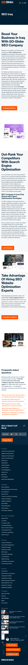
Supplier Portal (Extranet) (7, 453)
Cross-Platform (5, 556)
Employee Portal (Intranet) (7, 455)
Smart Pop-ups (5, 534)
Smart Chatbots (5, 487)
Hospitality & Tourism (6, 578)
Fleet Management (6, 469)
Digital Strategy (5, 559)
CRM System (4, 462)
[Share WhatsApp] (9, 660)
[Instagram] (6, 660)
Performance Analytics (6, 510)
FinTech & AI (4, 571)
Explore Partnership (13, 649)
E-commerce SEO (5, 523)
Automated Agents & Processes (9, 489)
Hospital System (5, 465)
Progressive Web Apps (7, 554)
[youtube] (8, 660)
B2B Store (4, 474)
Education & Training (6, 585)
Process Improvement (6, 563)
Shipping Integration (6, 501)
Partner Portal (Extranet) (7, 458)
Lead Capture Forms (6, 530)
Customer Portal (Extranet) (8, 451)
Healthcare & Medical (6, 587)
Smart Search (4, 494)
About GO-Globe (5, 593)
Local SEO (4, 520)
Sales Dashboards (5, 505)
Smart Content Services (7, 527)
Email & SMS (4, 503)
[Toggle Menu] (20, 3)
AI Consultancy (5, 491)
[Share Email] (13, 660)
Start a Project (12, 645)
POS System (4, 476)
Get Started (4, 602)
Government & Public (6, 575)
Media (2, 600)
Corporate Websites (6, 542)
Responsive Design (6, 547)
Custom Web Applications (7, 545)
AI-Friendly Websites (6, 525)
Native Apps (4, 552)
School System (5, 467)
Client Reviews (5, 598)
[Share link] (11, 660)
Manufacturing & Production (8, 580)
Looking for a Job (12, 654)
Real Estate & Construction (8, 573)
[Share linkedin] (2, 660)
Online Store (4, 472)
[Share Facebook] (4, 660)
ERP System (4, 460)
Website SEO (4, 518)
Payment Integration (6, 498)
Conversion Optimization (7, 532)
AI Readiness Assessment (7, 561)
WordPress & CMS (5, 549)
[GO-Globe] (7, 2)
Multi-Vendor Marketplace (7, 479)
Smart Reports (5, 508)
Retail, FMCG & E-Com (6, 582)
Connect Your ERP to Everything (9, 496)
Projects (3, 596)
